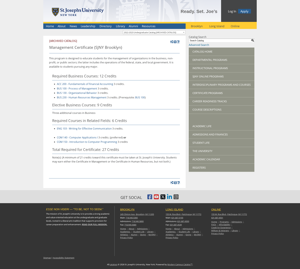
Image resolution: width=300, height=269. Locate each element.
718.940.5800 (138, 221)
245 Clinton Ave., (137, 214)
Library (120, 26)
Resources (148, 26)
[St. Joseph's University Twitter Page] (162, 198)
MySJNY (152, 234)
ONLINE (216, 209)
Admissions (142, 228)
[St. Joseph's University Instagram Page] (176, 198)
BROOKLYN (127, 209)
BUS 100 (140, 97)
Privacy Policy (126, 237)
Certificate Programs (207, 93)
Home (50, 26)
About (61, 26)
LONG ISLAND (174, 209)
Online (235, 26)
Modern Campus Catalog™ (179, 264)
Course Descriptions (206, 109)
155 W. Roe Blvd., (183, 214)
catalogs (113, 264)
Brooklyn (197, 26)
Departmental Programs (209, 60)
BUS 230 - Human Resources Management (82, 97)
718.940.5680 (130, 224)
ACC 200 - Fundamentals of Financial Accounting (85, 84)
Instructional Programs (210, 68)
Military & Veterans (220, 230)
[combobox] (154, 32)
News (73, 26)
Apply (244, 11)
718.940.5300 (132, 217)
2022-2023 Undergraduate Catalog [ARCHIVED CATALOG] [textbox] (150, 32)
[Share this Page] (171, 42)
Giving (143, 234)
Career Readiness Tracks (209, 101)
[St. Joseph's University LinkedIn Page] (169, 198)
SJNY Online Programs (208, 76)
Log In (232, 11)
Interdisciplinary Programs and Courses (221, 84)
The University (202, 151)
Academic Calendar (206, 159)
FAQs (213, 224)
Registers (199, 167)
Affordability (224, 224)
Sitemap (47, 257)
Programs (224, 221)
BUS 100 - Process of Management (77, 88)
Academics (125, 231)
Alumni (133, 26)
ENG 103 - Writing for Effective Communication (84, 128)
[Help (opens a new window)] (178, 42)
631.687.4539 (176, 224)
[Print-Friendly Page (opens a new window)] (175, 42)
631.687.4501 (217, 217)
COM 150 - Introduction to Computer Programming (87, 142)
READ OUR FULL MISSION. (94, 224)
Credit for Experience (221, 227)
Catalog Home (202, 51)
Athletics (124, 234)
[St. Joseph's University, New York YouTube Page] (156, 198)
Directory (106, 26)
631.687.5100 (177, 217)
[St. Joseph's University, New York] (78, 11)
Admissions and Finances (210, 134)
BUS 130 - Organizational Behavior (77, 93)
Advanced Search (199, 45)
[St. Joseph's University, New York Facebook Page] (149, 198)
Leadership (88, 26)
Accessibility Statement (63, 257)
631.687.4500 (183, 221)
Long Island (216, 26)
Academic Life (201, 126)
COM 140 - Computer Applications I (77, 137)
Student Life (201, 143)
